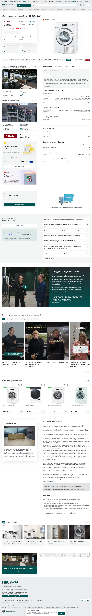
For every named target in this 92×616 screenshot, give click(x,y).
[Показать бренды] (88, 9)
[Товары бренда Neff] (83, 9)
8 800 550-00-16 (19, 590)
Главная (3, 13)
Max (12, 234)
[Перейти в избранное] (84, 5)
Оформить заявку (19, 166)
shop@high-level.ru (42, 600)
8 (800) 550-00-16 (48, 1)
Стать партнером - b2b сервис (16, 596)
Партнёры (23, 319)
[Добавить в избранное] (22, 385)
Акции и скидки (74, 1)
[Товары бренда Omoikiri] (59, 9)
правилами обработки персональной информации (38, 613)
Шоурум (25, 1)
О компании (58, 605)
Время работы (58, 1)
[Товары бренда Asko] (5, 9)
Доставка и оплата (49, 605)
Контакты (24, 605)
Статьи (8, 522)
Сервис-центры (39, 605)
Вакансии (74, 605)
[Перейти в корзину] (88, 5)
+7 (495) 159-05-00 (36, 1)
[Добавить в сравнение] (19, 385)
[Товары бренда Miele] (29, 9)
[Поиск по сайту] (53, 5)
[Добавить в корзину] (21, 411)
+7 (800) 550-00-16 (26, 234)
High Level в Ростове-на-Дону (71, 607)
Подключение (31, 605)
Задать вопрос (20, 225)
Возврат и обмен (66, 605)
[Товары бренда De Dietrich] (13, 9)
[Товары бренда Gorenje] (75, 9)
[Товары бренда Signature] (44, 9)
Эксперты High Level (33, 319)
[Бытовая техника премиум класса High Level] (8, 5)
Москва (4, 1)
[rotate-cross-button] (87, 220)
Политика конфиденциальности (29, 607)
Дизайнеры (10, 319)
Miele (17, 13)
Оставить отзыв (19, 204)
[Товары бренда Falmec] (21, 9)
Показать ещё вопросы (49, 258)
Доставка (67, 1)
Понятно (61, 613)
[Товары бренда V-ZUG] (52, 9)
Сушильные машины (10, 13)
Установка (73, 475)
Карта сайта (41, 607)
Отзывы (87, 605)
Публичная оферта (16, 607)
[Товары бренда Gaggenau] (36, 9)
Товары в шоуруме (15, 605)
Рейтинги (14, 522)
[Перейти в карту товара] (13, 395)
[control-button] (35, 67)
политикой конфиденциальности (50, 612)
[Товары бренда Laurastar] (67, 9)
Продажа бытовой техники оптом (53, 607)
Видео (8, 607)
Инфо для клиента (84, 1)
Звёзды (17, 319)
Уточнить (11, 33)
